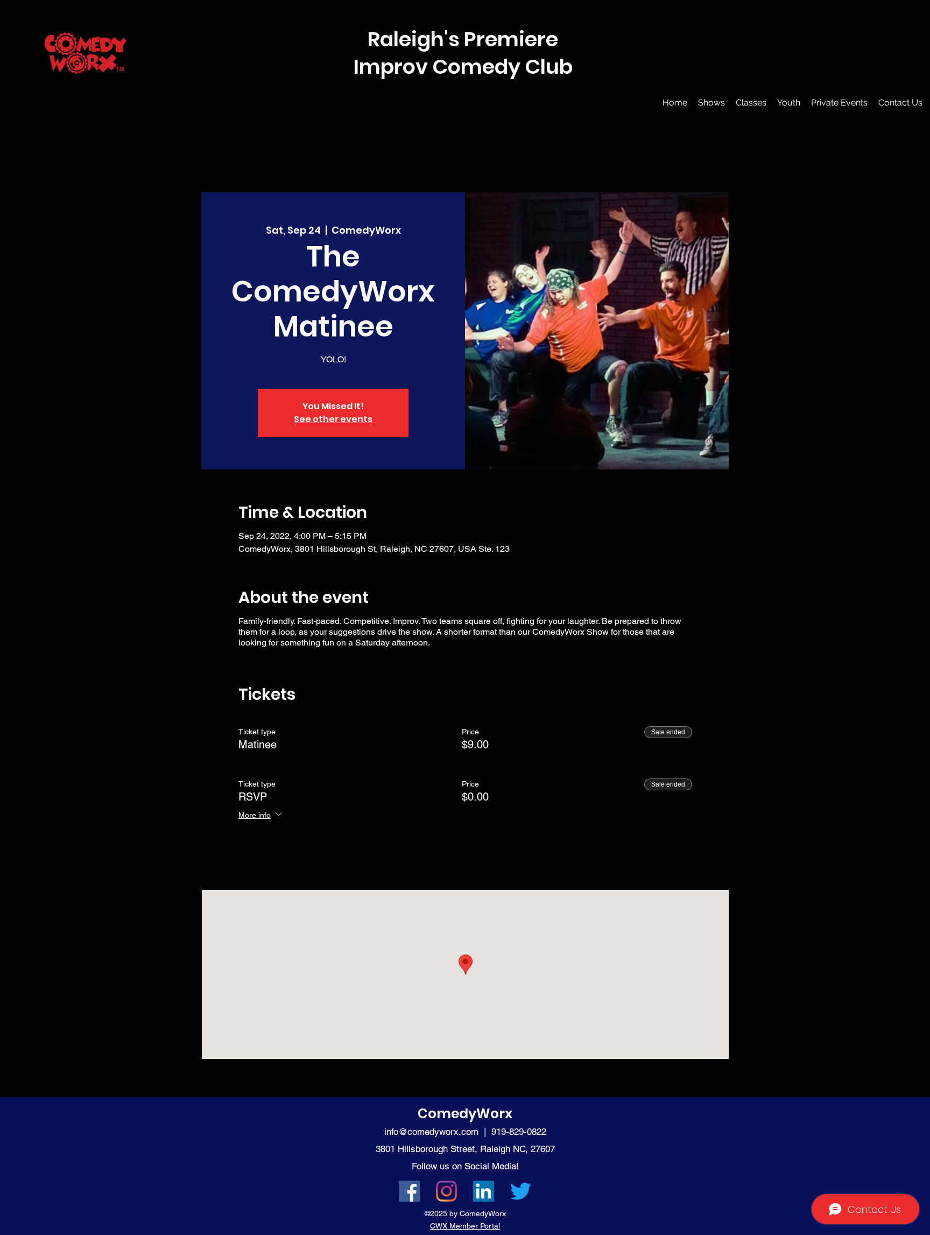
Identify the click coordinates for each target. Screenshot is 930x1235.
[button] (711, 103)
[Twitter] (520, 1191)
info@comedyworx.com (431, 1131)
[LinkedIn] (483, 1191)
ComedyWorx (465, 1113)
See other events (333, 419)
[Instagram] (446, 1191)
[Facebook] (409, 1191)
